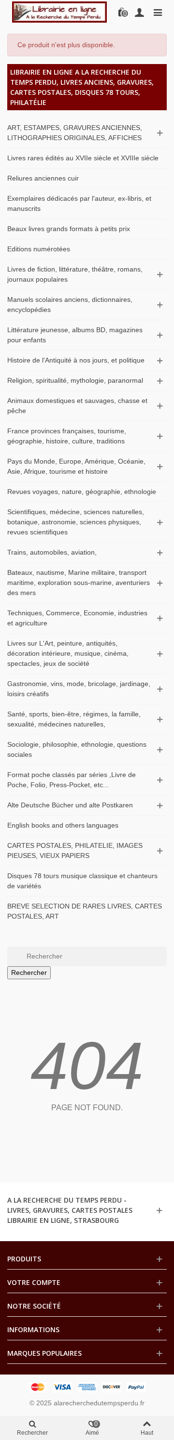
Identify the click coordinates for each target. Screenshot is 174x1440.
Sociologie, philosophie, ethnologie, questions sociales (76, 749)
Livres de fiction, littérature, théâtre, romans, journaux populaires (75, 274)
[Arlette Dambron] (59, 11)
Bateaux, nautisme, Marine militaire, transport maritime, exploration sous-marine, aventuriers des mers (78, 583)
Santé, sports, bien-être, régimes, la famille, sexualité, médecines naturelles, (74, 719)
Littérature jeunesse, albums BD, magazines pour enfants (75, 335)
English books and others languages (62, 825)
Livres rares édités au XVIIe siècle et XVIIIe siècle (83, 158)
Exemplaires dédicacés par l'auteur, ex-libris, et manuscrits (79, 203)
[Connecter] (139, 12)
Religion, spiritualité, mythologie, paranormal (75, 380)
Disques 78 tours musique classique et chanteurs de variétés (82, 881)
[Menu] (157, 12)
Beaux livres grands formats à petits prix (68, 229)
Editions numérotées (38, 249)
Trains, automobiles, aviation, (52, 552)
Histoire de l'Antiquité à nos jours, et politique (76, 360)
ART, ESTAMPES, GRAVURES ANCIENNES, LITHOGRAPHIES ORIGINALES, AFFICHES (74, 133)
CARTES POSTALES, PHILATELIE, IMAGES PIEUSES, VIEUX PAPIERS (75, 850)
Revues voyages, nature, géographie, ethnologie (81, 491)
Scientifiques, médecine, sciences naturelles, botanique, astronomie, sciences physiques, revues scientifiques (75, 522)
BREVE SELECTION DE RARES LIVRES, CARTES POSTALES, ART (84, 911)
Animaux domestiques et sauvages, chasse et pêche (77, 406)
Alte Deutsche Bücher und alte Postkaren (70, 805)
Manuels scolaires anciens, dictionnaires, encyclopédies (69, 304)
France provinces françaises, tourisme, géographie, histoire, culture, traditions (66, 436)
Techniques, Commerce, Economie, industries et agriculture (77, 618)
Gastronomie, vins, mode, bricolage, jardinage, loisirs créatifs (78, 689)
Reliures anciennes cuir (43, 178)
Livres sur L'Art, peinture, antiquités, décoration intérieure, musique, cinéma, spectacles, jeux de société (68, 653)
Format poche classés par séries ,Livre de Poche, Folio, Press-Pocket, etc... (71, 780)
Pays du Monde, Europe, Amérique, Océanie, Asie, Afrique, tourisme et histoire (76, 466)
